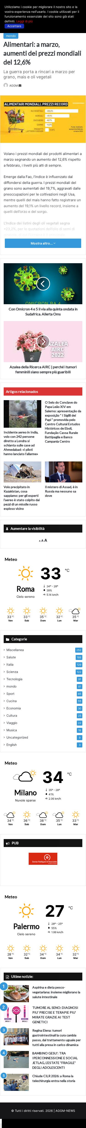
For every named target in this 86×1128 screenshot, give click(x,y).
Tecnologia (14, 679)
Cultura (11, 715)
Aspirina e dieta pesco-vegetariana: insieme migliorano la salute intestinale (56, 992)
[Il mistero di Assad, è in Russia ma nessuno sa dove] (64, 471)
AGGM (13, 85)
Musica (11, 730)
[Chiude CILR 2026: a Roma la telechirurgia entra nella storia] (16, 1082)
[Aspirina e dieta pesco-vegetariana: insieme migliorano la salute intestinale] (16, 993)
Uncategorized (17, 737)
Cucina (11, 701)
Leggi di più (24, 21)
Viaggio (11, 723)
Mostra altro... (42, 243)
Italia (10, 664)
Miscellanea (15, 650)
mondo (11, 36)
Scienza (12, 672)
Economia (13, 708)
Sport (10, 693)
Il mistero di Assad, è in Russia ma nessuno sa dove (61, 491)
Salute (11, 657)
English (11, 745)
